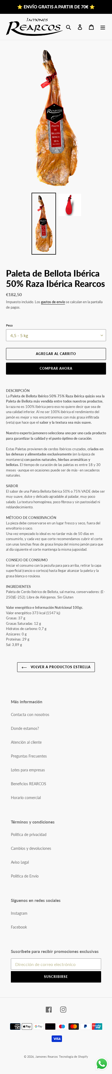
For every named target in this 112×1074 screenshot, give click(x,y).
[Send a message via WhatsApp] (101, 1063)
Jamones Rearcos (46, 1056)
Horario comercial (26, 797)
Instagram (19, 913)
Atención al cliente (26, 742)
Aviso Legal (20, 862)
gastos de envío (53, 302)
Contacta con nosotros (30, 714)
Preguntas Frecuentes (29, 756)
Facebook (19, 927)
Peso (9, 325)
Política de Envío (25, 876)
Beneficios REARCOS (28, 783)
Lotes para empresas (28, 770)
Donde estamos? (25, 728)
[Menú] (102, 27)
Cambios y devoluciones (31, 848)
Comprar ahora (56, 368)
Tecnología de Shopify (73, 1056)
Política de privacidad (28, 834)
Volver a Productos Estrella (60, 667)
